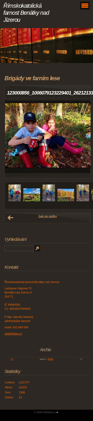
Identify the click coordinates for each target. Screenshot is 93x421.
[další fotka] (83, 137)
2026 (50, 359)
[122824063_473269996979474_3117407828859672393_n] (48, 200)
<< (12, 359)
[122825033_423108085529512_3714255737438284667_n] (65, 200)
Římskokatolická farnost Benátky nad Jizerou (26, 12)
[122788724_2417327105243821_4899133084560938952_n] (31, 200)
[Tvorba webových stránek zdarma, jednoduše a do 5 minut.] (57, 412)
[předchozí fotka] (12, 137)
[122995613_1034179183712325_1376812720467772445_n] (82, 200)
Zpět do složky (47, 216)
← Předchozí (10, 217)
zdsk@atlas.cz (13, 333)
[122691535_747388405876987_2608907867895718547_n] (14, 200)
